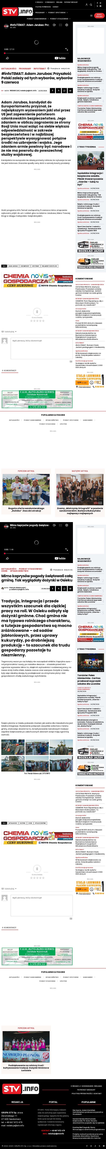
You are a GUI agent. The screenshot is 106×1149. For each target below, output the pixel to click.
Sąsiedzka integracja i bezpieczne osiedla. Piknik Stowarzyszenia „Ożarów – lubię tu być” (90, 179)
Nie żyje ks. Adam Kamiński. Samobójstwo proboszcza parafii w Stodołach (88, 1112)
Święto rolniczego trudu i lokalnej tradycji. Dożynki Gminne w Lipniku (88, 90)
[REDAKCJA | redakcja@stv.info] (3, 90)
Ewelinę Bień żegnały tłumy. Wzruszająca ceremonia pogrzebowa (89, 1128)
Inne (77, 320)
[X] (97, 6)
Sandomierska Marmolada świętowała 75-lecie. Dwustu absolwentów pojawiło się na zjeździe (88, 1121)
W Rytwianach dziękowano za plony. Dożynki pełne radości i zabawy (88, 355)
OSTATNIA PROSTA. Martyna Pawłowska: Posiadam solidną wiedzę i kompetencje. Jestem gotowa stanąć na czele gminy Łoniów (88, 291)
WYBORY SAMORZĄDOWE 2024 (87, 298)
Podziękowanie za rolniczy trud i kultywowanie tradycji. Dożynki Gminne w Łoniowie (90, 79)
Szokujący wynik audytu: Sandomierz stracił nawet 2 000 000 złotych (89, 365)
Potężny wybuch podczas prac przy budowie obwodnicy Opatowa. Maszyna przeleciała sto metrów (88, 1136)
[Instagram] (100, 3)
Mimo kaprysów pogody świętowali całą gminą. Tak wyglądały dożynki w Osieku (89, 69)
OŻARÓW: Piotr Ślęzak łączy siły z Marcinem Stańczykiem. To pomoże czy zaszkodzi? (89, 303)
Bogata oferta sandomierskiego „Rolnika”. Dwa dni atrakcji (26, 509)
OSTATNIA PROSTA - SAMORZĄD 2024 (89, 284)
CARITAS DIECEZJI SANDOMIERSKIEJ (89, 106)
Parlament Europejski (49, 266)
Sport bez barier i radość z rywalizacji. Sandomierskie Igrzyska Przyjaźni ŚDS (89, 228)
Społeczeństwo (83, 65)
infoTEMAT (40, 69)
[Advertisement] (37, 189)
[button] (91, 4)
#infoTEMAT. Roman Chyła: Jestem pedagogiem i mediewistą (90, 346)
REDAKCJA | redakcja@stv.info (23, 91)
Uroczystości (80, 308)
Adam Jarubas (13, 266)
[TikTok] (95, 1146)
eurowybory (25, 266)
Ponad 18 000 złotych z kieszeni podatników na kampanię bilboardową (88, 325)
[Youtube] (100, 6)
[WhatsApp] (64, 90)
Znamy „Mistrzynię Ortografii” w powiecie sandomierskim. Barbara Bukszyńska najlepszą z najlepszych (80, 511)
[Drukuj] (70, 90)
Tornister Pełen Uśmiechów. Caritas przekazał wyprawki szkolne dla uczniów (89, 110)
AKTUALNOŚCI (9, 69)
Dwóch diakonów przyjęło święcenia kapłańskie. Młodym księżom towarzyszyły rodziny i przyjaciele (88, 314)
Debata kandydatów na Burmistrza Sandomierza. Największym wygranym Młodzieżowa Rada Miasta (86, 336)
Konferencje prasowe (84, 361)
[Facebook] (97, 3)
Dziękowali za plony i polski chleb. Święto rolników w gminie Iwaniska (89, 100)
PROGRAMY (25, 69)
